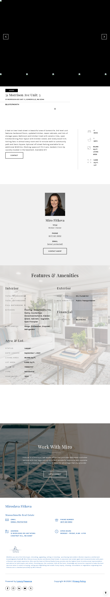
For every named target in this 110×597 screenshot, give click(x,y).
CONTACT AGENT (55, 251)
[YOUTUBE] (25, 588)
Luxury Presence (24, 581)
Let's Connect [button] (55, 474)
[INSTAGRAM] (13, 588)
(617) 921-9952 (55, 236)
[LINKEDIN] (19, 588)
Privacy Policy (79, 581)
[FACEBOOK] (7, 588)
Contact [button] (14, 155)
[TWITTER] (31, 588)
